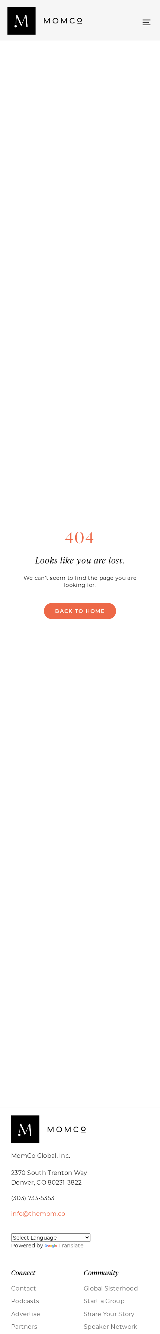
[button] (146, 22)
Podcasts (25, 1301)
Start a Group (104, 1301)
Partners (24, 1326)
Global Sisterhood (111, 1288)
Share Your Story (109, 1314)
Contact (23, 1288)
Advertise (26, 1314)
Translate (70, 1245)
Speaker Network (111, 1326)
